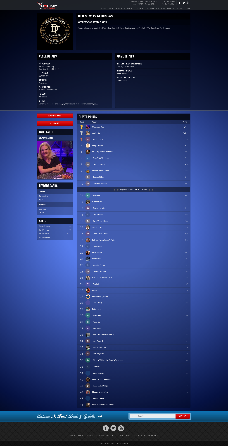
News (128, 436)
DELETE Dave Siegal (100, 386)
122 (186, 303)
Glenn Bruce (97, 202)
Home (72, 436)
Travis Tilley (97, 303)
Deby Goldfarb (97, 145)
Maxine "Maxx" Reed (100, 171)
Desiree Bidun (98, 177)
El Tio (94, 290)
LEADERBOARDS (152, 8)
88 (187, 328)
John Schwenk (98, 398)
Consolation (43, 196)
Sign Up (182, 416)
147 (186, 284)
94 (187, 322)
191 (186, 259)
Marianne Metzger (100, 183)
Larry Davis (97, 367)
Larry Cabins (97, 246)
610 (186, 177)
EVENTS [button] (140, 8)
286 (186, 221)
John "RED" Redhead (101, 158)
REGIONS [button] (120, 8)
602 (186, 183)
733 (186, 158)
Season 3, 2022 (54, 116)
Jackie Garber (97, 133)
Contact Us (152, 436)
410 (186, 208)
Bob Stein (96, 195)
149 (186, 278)
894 (186, 151)
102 (186, 309)
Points (41, 213)
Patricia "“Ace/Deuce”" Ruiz (103, 240)
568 (186, 195)
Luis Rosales (98, 214)
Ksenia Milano (97, 259)
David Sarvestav (99, 164)
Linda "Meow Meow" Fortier (103, 405)
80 (187, 341)
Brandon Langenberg (100, 296)
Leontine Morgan (99, 265)
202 (186, 252)
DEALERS (179, 8)
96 (187, 315)
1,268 (185, 133)
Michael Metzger (99, 271)
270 (186, 227)
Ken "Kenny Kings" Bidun (102, 278)
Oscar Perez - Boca (100, 234)
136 (186, 290)
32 (187, 379)
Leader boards (102, 436)
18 (187, 386)
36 (187, 367)
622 (186, 171)
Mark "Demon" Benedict (101, 379)
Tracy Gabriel (122, 80)
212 (186, 246)
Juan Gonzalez (98, 373)
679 (186, 164)
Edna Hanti (97, 328)
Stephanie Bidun (46, 138)
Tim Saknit (97, 284)
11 (187, 398)
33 (187, 373)
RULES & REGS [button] (167, 8)
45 (187, 360)
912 (186, 145)
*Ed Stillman (97, 227)
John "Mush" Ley (99, 347)
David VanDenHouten (101, 221)
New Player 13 (98, 353)
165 (186, 265)
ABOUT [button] (110, 8)
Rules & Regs (117, 436)
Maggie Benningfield (100, 392)
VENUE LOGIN (139, 436)
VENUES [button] (130, 8)
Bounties (42, 209)
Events (89, 436)
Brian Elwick (97, 252)
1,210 (185, 139)
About (81, 436)
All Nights (54, 123)
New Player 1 (98, 341)
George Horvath (99, 208)
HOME (103, 8)
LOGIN (187, 8)
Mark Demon (122, 73)
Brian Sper (97, 315)
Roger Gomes (98, 322)
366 (186, 214)
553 (186, 202)
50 (187, 353)
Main (41, 200)
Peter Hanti (96, 309)
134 (186, 296)
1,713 (185, 127)
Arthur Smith (98, 139)
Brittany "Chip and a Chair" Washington (108, 360)
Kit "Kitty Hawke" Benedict (102, 151)
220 (186, 234)
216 (186, 240)
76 (187, 347)
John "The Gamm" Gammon (103, 335)
